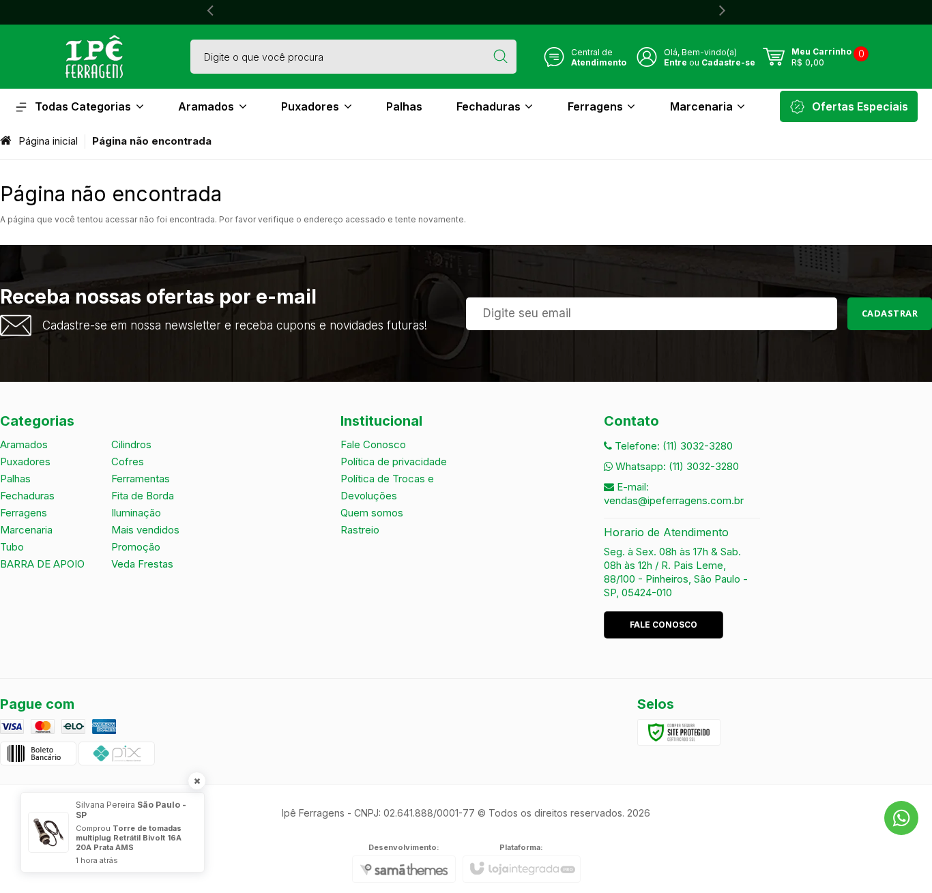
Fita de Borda (142, 495)
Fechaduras (27, 495)
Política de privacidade (393, 461)
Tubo (12, 546)
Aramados (24, 444)
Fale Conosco (373, 444)
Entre (675, 62)
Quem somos (371, 512)
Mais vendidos (145, 529)
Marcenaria (26, 529)
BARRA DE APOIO (42, 563)
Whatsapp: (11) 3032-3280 (676, 466)
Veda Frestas (142, 563)
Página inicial (48, 140)
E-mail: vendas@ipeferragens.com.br (674, 493)
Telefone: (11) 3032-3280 (672, 445)
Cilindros (131, 444)
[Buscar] (500, 57)
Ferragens (23, 512)
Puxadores (25, 461)
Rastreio (359, 529)
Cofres (127, 461)
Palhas (15, 478)
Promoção (135, 546)
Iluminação (136, 512)
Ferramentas (140, 478)
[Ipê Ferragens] (94, 57)
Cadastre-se (728, 62)
